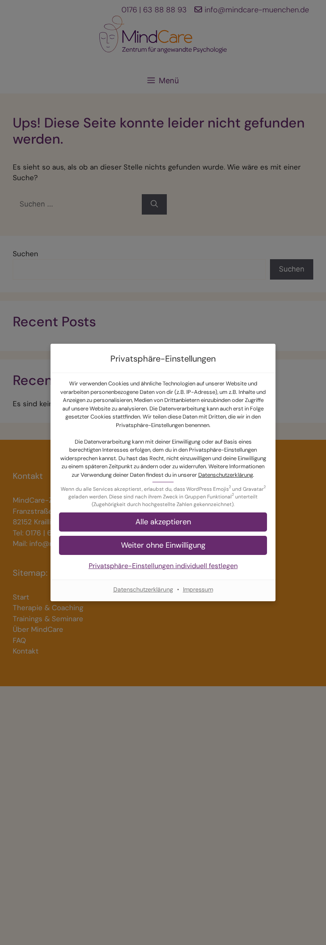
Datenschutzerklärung (225, 474)
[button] (163, 522)
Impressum (198, 589)
